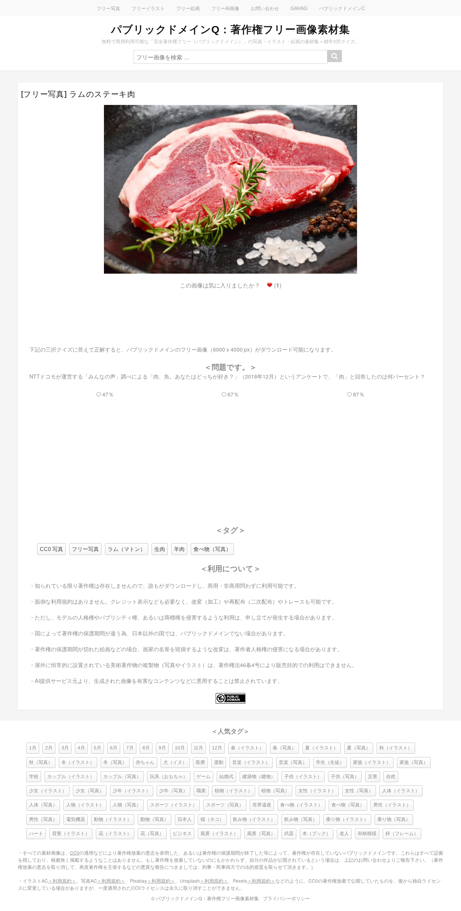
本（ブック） (316, 833)
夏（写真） (359, 747)
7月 (130, 747)
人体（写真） (43, 804)
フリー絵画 (188, 8)
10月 (180, 747)
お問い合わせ (265, 8)
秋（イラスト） (395, 747)
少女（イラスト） (48, 790)
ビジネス (182, 833)
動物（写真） (154, 819)
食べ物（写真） (212, 549)
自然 (391, 776)
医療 (200, 762)
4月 (81, 747)
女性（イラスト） (317, 790)
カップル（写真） (122, 776)
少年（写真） (173, 790)
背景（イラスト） (71, 833)
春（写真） (284, 747)
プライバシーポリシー (286, 898)
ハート (36, 833)
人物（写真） (127, 804)
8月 (146, 747)
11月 (198, 747)
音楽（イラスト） (251, 762)
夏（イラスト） (321, 747)
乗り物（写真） (393, 819)
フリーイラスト (148, 8)
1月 (32, 747)
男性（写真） (43, 819)
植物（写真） (275, 790)
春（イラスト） (247, 747)
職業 (201, 790)
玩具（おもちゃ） (169, 776)
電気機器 (75, 819)
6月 (113, 747)
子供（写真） (345, 776)
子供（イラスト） (303, 776)
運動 (218, 762)
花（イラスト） (115, 833)
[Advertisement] (230, 311)
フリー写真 (108, 8)
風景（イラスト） (219, 833)
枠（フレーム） (401, 833)
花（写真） (152, 833)
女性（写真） (359, 790)
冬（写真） (115, 762)
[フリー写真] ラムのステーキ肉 (78, 94)
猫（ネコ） (212, 819)
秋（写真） (41, 762)
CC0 (74, 852)
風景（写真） (261, 833)
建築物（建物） (258, 776)
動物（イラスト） (113, 819)
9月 (162, 747)
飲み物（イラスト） (254, 819)
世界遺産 (261, 804)
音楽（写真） (293, 762)
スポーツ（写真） (225, 804)
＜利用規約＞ (62, 880)
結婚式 (226, 776)
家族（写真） (414, 762)
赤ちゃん (145, 762)
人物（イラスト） (85, 804)
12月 (217, 747)
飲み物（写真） (300, 819)
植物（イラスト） (233, 790)
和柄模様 (367, 833)
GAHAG (299, 8)
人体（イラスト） (401, 790)
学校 (33, 776)
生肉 (159, 549)
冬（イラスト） (77, 762)
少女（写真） (90, 790)
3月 (65, 747)
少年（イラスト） (132, 790)
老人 (344, 833)
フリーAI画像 (225, 8)
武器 (289, 833)
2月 (49, 747)
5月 (97, 747)
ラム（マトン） (126, 549)
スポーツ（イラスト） (173, 804)
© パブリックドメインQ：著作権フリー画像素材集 (205, 898)
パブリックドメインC (342, 8)
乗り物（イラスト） (347, 819)
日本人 (185, 819)
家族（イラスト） (372, 762)
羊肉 (179, 549)
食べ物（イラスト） (301, 804)
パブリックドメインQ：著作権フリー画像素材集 (230, 29)
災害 (372, 776)
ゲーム (203, 776)
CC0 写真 (51, 549)
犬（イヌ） (175, 762)
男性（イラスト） (392, 804)
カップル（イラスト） (70, 776)
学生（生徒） (330, 762)
